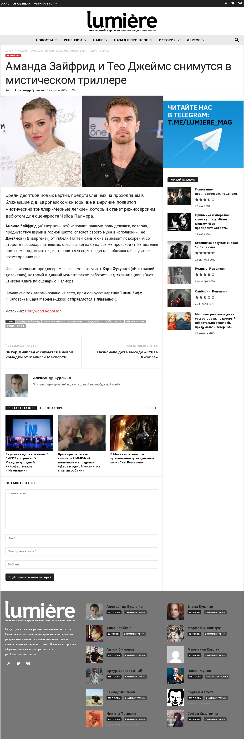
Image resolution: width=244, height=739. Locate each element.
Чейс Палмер (114, 321)
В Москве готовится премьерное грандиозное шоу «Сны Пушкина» (132, 458)
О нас (4, 3)
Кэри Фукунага (53, 321)
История (167, 40)
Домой (9, 50)
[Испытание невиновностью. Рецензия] (179, 196)
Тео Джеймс (94, 321)
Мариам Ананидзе (204, 628)
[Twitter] (233, 3)
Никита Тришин (121, 713)
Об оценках (21, 3)
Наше (98, 40)
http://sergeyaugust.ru (200, 703)
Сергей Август (200, 692)
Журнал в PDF (44, 3)
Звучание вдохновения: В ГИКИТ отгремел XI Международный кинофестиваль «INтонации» (27, 462)
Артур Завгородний (124, 671)
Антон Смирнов (120, 649)
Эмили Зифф (16, 325)
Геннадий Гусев (121, 692)
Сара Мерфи (74, 321)
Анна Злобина (119, 628)
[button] (236, 40)
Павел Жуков (199, 671)
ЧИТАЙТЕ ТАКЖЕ (21, 408)
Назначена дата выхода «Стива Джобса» (127, 354)
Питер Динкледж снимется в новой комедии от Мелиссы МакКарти (39, 354)
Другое (193, 40)
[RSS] (226, 3)
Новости (44, 40)
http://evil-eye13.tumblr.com (122, 724)
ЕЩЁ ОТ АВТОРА (51, 408)
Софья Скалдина (203, 713)
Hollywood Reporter (43, 311)
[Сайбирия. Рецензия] (179, 298)
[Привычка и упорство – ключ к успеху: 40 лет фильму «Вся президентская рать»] (179, 222)
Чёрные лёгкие (135, 321)
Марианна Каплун (203, 649)
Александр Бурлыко (29, 90)
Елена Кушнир (200, 606)
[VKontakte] (240, 3)
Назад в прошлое (131, 40)
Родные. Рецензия (210, 268)
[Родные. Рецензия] (179, 275)
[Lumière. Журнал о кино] (122, 21)
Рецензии (73, 40)
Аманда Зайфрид (28, 321)
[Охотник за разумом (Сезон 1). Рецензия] (179, 250)
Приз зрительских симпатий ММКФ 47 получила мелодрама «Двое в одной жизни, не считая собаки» (79, 462)
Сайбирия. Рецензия (211, 291)
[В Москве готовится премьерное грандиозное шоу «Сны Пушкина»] (134, 433)
